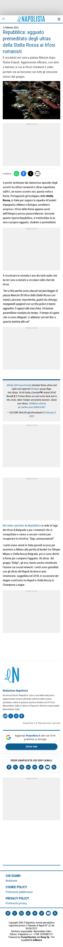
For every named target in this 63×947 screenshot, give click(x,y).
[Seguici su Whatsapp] (28, 767)
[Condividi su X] (30, 173)
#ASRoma (33, 403)
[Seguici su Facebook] (9, 767)
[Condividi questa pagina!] (3, 19)
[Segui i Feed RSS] (54, 767)
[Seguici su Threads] (34, 767)
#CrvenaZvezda (22, 385)
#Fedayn (35, 388)
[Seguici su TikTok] (41, 767)
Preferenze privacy (16, 903)
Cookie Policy (16, 887)
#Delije (9, 385)
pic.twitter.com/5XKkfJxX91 (31, 407)
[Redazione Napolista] (12, 675)
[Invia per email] (37, 173)
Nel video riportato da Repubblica (22, 525)
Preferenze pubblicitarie (19, 892)
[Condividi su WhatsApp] (16, 173)
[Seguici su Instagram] (21, 767)
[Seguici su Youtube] (47, 767)
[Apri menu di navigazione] (59, 19)
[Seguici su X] (15, 767)
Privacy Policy (17, 898)
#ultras (42, 403)
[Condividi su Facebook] (23, 173)
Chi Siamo (13, 876)
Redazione (11, 880)
